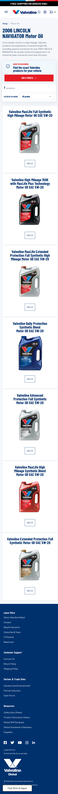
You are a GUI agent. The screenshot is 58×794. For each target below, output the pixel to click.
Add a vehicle (27, 78)
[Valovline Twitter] (12, 742)
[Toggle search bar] (39, 12)
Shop (5, 23)
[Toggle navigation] (6, 11)
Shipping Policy (11, 668)
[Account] (45, 12)
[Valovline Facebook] (5, 742)
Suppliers (8, 732)
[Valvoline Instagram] (26, 742)
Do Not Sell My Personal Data (15, 753)
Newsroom (9, 642)
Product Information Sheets (17, 717)
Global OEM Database (14, 722)
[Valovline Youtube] (20, 742)
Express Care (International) (17, 685)
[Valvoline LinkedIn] (33, 742)
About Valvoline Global (14, 617)
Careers (7, 622)
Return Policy (10, 663)
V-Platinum (9, 637)
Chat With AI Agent (17, 788)
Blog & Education (12, 627)
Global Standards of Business (18, 727)
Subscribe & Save (12, 632)
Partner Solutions (12, 690)
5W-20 (30, 163)
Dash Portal (9, 695)
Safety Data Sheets (13, 712)
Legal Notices (9, 750)
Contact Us (9, 659)
